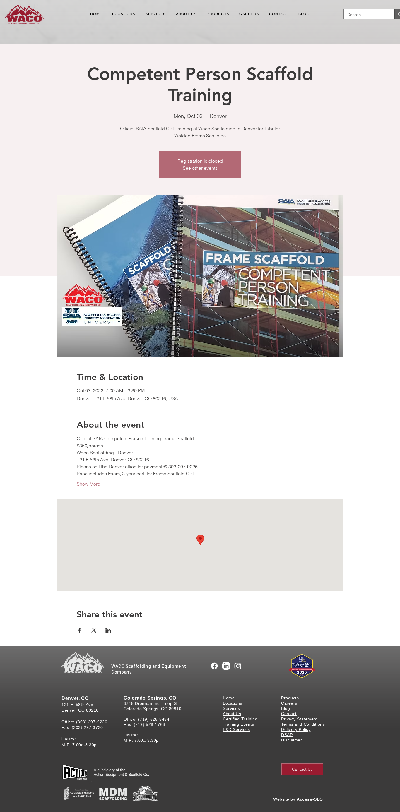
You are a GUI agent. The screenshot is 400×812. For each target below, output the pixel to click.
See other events (200, 168)
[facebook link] (214, 666)
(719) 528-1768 (149, 724)
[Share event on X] (94, 630)
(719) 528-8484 (153, 719)
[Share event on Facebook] (79, 630)
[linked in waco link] (226, 666)
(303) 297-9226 (91, 722)
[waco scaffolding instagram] (237, 666)
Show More (88, 484)
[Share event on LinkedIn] (108, 630)
